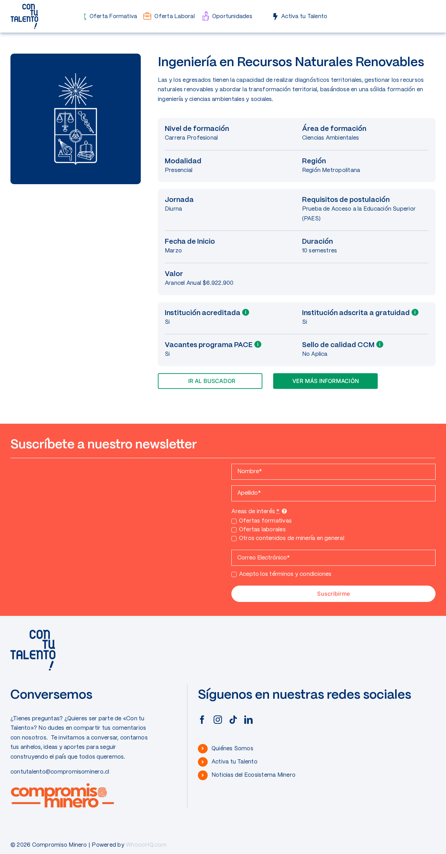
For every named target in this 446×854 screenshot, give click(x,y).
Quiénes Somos (232, 748)
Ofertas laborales (262, 529)
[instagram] (218, 719)
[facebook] (202, 719)
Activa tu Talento (234, 762)
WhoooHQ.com (146, 845)
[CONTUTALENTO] (24, 6)
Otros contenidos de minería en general (291, 538)
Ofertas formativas (265, 521)
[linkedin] (248, 719)
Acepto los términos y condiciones (285, 574)
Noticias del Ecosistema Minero (253, 775)
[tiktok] (233, 719)
